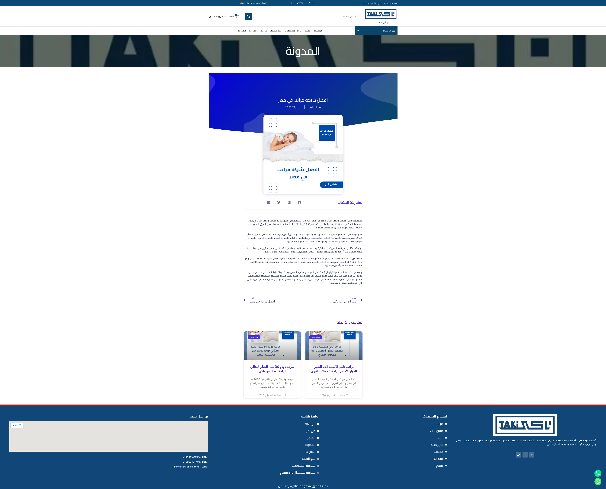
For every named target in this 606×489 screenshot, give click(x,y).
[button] (299, 202)
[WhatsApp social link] (309, 3)
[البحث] (248, 16)
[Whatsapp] (525, 455)
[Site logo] (380, 16)
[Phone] (518, 455)
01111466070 (297, 3)
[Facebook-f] (531, 455)
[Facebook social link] (313, 3)
